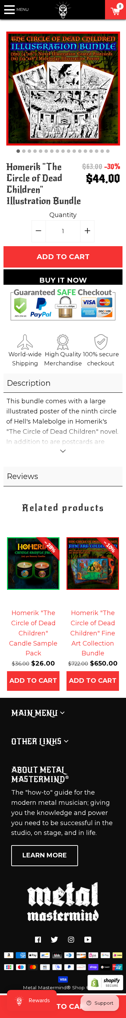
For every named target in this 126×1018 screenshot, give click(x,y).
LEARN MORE (44, 855)
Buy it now (63, 280)
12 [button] (80, 151)
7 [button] (52, 151)
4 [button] (35, 151)
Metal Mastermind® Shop (54, 987)
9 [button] (63, 151)
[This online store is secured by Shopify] (105, 988)
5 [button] (40, 151)
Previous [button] (14, 579)
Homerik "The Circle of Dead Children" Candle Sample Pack (33, 633)
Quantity (63, 215)
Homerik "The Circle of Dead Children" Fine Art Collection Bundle (92, 633)
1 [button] (18, 151)
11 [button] (74, 151)
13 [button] (85, 151)
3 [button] (29, 151)
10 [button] (68, 151)
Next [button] (112, 579)
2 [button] (24, 151)
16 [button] (102, 151)
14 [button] (91, 151)
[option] (63, 89)
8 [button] (57, 151)
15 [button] (96, 151)
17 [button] (108, 151)
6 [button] (46, 151)
